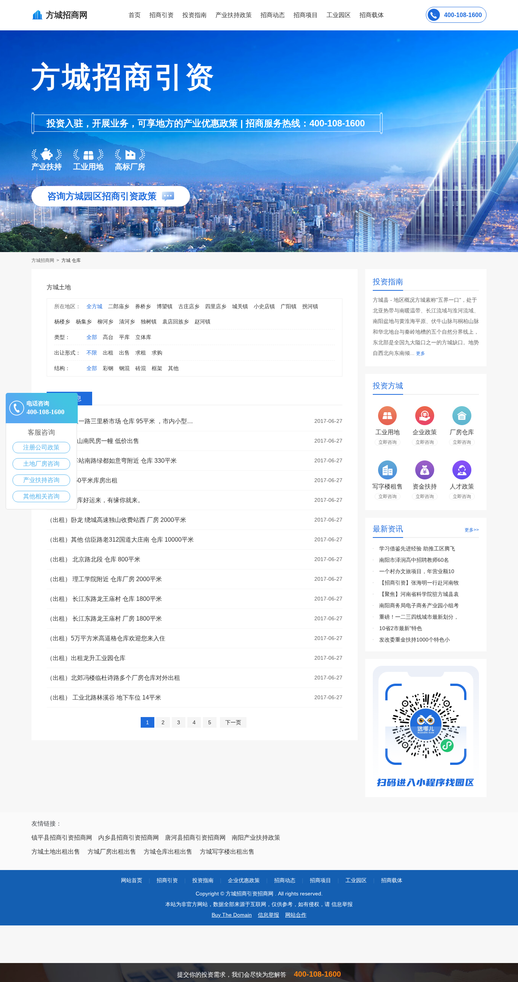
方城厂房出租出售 (112, 851)
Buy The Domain (232, 915)
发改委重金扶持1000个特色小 (414, 640)
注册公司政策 (41, 447)
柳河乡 (105, 321)
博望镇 (165, 306)
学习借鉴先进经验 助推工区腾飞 (417, 548)
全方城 (94, 306)
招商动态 (273, 15)
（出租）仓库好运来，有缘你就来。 (95, 500)
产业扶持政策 (233, 15)
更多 (420, 353)
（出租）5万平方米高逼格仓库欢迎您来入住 (106, 638)
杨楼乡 (62, 321)
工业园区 (338, 15)
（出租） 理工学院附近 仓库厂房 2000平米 (104, 579)
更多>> (472, 530)
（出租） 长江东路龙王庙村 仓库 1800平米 (104, 599)
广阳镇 (289, 306)
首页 (135, 15)
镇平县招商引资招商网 (61, 837)
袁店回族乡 (175, 321)
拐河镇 (310, 306)
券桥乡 (143, 306)
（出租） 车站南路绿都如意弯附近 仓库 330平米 (112, 460)
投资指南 (194, 15)
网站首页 (131, 880)
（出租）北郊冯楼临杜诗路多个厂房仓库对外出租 (113, 678)
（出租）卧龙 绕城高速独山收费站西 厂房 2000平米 (116, 520)
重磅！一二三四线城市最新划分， (419, 617)
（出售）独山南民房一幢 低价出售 (93, 441)
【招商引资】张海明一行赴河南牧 (419, 583)
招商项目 (306, 15)
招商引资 (161, 15)
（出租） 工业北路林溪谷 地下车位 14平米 (104, 697)
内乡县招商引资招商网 (128, 837)
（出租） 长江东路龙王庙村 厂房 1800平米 (104, 618)
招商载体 (391, 880)
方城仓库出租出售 (168, 851)
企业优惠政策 (244, 880)
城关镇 (240, 306)
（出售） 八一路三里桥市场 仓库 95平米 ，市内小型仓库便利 (122, 421)
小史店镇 (264, 306)
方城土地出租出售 (55, 851)
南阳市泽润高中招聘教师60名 (414, 560)
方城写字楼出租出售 (227, 851)
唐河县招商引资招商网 (195, 837)
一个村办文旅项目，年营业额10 (416, 571)
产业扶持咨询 (41, 480)
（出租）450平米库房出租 (82, 480)
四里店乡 (215, 306)
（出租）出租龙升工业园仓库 (86, 658)
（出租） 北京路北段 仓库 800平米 (93, 559)
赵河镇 (202, 321)
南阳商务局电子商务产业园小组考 (419, 605)
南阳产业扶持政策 (256, 837)
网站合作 (295, 915)
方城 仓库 (71, 260)
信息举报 (268, 915)
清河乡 (127, 321)
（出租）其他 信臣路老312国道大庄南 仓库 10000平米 (120, 539)
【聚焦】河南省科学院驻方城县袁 (419, 594)
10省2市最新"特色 (400, 628)
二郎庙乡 (118, 306)
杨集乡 (84, 321)
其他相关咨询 (41, 496)
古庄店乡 (188, 306)
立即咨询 (387, 442)
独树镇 (149, 321)
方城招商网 (43, 260)
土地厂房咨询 (41, 463)
